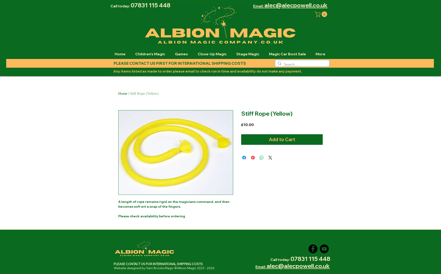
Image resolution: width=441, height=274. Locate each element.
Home (122, 93)
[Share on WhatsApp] (261, 157)
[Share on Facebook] (244, 157)
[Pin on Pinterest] (253, 157)
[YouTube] (324, 248)
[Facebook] (312, 248)
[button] (321, 14)
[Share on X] (270, 157)
